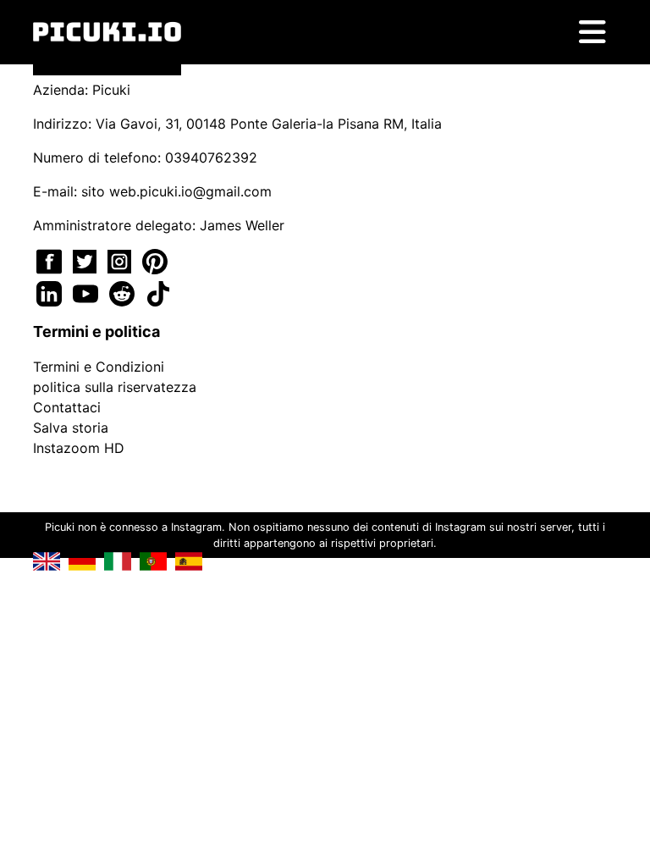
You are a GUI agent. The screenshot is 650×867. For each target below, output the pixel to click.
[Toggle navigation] (592, 32)
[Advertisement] (325, 310)
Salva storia (70, 427)
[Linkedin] (51, 292)
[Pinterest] (155, 259)
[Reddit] (124, 292)
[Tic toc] (158, 292)
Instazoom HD (78, 447)
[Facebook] (51, 259)
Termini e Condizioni (98, 366)
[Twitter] (86, 259)
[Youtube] (87, 292)
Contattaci (67, 407)
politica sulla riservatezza (114, 386)
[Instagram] (121, 259)
